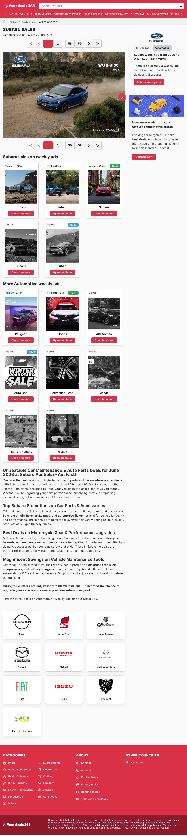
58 (70, 43)
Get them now (144, 156)
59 (80, 43)
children (48, 789)
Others (12, 803)
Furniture (178, 14)
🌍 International (135, 762)
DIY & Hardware (157, 14)
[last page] (97, 44)
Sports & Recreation (20, 789)
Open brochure (20, 213)
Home (13, 14)
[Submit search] (181, 6)
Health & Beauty (116, 14)
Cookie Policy (89, 777)
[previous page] (39, 44)
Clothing (137, 14)
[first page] (30, 44)
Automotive (50, 796)
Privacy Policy (90, 784)
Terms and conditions (94, 799)
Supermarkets (41, 14)
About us (86, 770)
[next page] (89, 44)
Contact (86, 762)
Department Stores (68, 14)
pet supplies (15, 796)
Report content (90, 791)
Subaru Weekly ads (149, 82)
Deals (24, 14)
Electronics (93, 14)
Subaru (14, 22)
